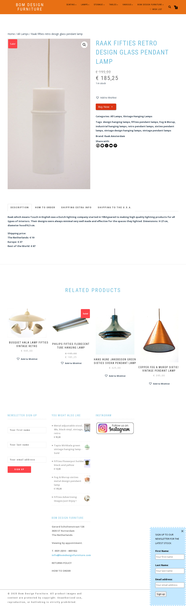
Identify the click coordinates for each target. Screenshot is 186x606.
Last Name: (14, 438)
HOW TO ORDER (61, 570)
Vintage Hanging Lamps (137, 116)
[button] (84, 44)
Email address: (16, 453)
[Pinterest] (115, 145)
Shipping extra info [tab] (76, 207)
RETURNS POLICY (62, 563)
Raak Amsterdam (114, 136)
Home (11, 34)
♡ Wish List (156, 9)
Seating (70, 4)
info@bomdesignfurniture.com (71, 555)
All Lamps (23, 34)
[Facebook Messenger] (102, 145)
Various (127, 4)
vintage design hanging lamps (122, 130)
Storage (98, 4)
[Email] (111, 145)
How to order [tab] (45, 207)
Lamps (84, 4)
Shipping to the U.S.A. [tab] (115, 207)
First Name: (14, 424)
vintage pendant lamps (157, 130)
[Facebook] (98, 145)
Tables (112, 4)
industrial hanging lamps (111, 126)
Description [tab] (20, 207)
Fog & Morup (167, 122)
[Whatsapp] (106, 145)
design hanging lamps (116, 122)
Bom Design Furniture (30, 7)
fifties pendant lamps (144, 122)
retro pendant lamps (140, 126)
